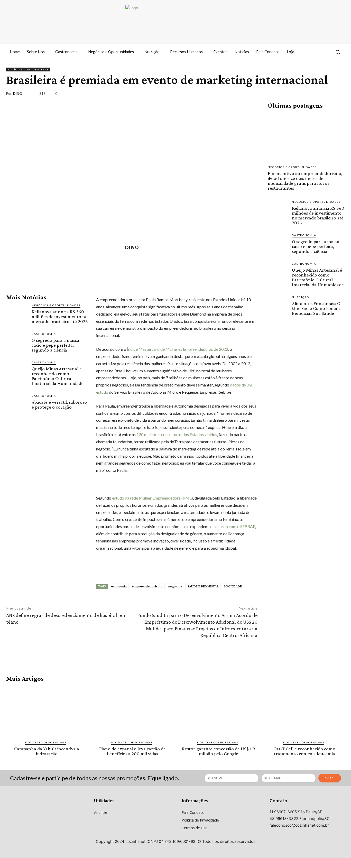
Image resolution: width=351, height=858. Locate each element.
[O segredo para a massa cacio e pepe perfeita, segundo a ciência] (16, 342)
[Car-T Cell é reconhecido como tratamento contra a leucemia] (304, 711)
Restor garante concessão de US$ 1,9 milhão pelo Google (218, 751)
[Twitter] (325, 52)
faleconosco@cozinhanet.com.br (299, 825)
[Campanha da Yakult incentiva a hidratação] (46, 711)
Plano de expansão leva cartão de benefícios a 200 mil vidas (132, 751)
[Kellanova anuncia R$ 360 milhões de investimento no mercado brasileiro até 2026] (16, 314)
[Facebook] (307, 52)
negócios (175, 586)
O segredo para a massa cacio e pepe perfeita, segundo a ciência (55, 345)
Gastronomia (44, 333)
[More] (339, 94)
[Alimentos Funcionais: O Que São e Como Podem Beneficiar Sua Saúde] (278, 305)
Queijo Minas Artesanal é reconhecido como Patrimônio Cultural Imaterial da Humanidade (58, 376)
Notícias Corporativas (28, 69)
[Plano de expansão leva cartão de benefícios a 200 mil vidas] (132, 711)
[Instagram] (316, 52)
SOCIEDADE (233, 586)
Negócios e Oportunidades (56, 305)
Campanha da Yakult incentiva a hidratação (46, 751)
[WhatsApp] (327, 94)
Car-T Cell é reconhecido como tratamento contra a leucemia (304, 751)
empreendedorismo (147, 586)
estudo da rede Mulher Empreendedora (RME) (152, 497)
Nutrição (300, 297)
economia (119, 586)
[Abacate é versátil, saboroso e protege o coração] (16, 404)
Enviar (327, 778)
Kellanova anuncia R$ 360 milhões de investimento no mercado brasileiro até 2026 (60, 316)
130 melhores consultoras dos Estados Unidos (176, 434)
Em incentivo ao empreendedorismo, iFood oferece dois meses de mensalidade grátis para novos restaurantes (305, 181)
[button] (337, 52)
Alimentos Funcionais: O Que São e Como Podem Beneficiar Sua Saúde (316, 308)
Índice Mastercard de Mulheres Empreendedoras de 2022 (177, 349)
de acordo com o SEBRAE (232, 526)
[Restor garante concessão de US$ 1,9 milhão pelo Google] (218, 711)
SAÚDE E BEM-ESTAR (203, 586)
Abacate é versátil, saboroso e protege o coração (59, 404)
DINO (17, 93)
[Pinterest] (315, 94)
